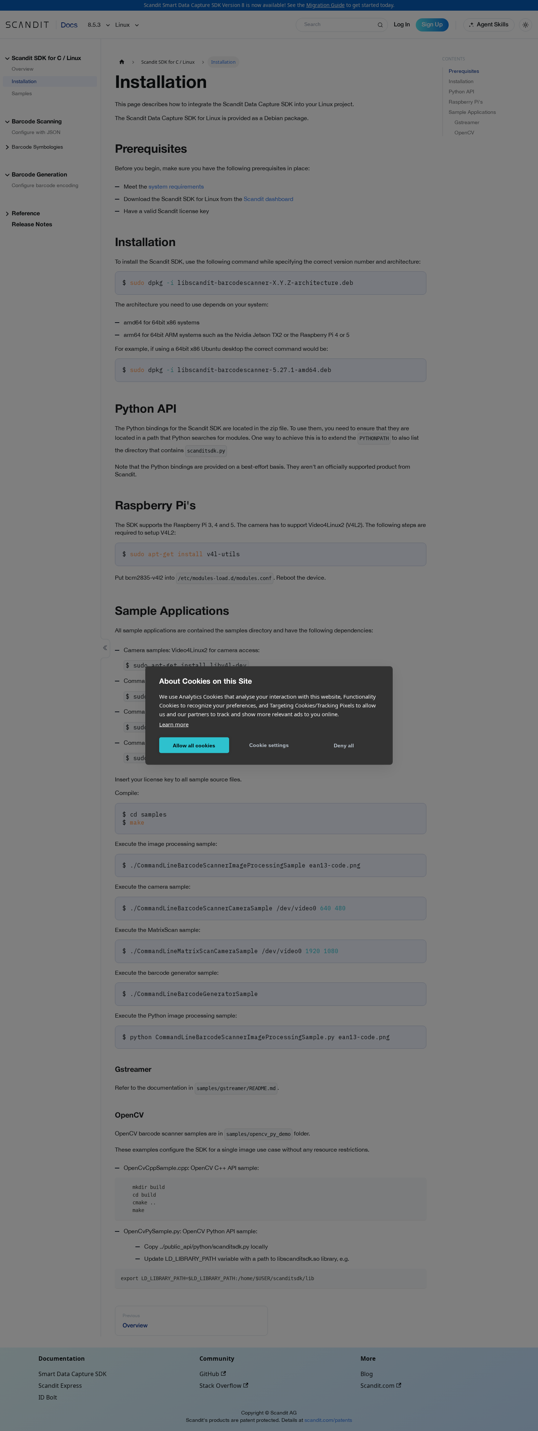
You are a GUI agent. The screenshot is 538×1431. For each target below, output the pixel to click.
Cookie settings (269, 745)
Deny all (344, 745)
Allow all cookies (194, 745)
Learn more (173, 724)
